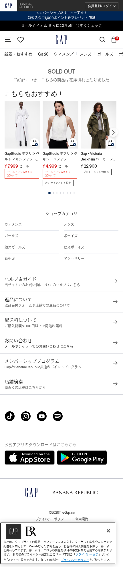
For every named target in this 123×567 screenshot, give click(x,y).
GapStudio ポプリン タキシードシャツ (60, 156)
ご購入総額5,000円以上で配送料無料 (33, 326)
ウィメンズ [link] (64, 54)
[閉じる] (108, 531)
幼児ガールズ (15, 247)
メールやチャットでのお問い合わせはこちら (39, 347)
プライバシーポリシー (51, 519)
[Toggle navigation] (8, 39)
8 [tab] (74, 193)
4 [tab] (60, 193)
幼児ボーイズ (74, 247)
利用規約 (81, 519)
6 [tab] (67, 193)
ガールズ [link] (105, 54)
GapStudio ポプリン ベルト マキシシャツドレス (22, 157)
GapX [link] (43, 54)
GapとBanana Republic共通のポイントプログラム (43, 367)
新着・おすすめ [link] (18, 54)
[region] (58, 543)
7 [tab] (70, 193)
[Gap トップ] (61, 39)
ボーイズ (71, 236)
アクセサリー (74, 259)
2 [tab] (53, 193)
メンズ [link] (86, 54)
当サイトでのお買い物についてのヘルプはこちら (42, 285)
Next (113, 132)
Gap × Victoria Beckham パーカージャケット (98, 157)
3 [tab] (56, 193)
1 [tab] (49, 193)
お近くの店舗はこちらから (25, 388)
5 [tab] (63, 193)
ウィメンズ (13, 225)
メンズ (69, 225)
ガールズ (11, 236)
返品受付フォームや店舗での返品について (37, 306)
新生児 (10, 259)
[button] (101, 6)
